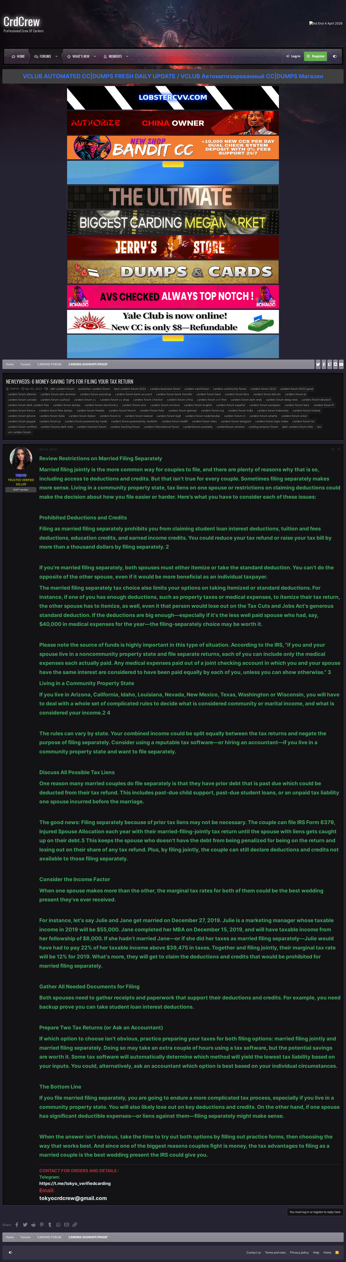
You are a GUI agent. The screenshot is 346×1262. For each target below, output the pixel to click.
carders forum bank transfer (174, 394)
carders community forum (229, 389)
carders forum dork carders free (28, 405)
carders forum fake (297, 405)
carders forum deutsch (316, 399)
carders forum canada (22, 399)
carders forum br (295, 394)
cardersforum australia (198, 426)
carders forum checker (148, 399)
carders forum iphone (22, 416)
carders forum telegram (236, 421)
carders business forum (165, 389)
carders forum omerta (263, 416)
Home (21, 56)
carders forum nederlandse (202, 416)
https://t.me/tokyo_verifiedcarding (75, 1183)
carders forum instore (306, 410)
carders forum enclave (165, 405)
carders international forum (161, 426)
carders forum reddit (174, 421)
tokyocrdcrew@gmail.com (73, 1198)
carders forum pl (50, 421)
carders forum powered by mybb (86, 421)
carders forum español (230, 405)
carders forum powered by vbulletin (134, 421)
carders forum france (21, 410)
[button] (57, 56)
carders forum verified (22, 426)
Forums (45, 56)
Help (316, 1252)
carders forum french (122, 410)
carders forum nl (234, 416)
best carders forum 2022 (130, 389)
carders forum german (182, 410)
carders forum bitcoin (267, 394)
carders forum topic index (271, 421)
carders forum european (265, 405)
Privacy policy (299, 1252)
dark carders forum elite (297, 426)
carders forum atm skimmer (58, 394)
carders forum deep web (282, 399)
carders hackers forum (91, 426)
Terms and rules (275, 1252)
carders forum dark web (246, 399)
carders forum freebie (90, 410)
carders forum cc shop (114, 399)
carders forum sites (204, 421)
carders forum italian (82, 416)
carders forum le (110, 416)
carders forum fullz (152, 410)
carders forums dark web (56, 426)
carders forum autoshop (95, 394)
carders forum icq (212, 410)
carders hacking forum (125, 426)
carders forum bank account (133, 394)
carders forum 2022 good (296, 389)
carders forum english (198, 405)
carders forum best (208, 394)
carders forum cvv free (212, 399)
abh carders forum (62, 389)
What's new (80, 56)
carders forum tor (303, 421)
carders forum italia (52, 416)
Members (115, 56)
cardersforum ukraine (231, 426)
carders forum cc (85, 399)
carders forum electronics (101, 405)
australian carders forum (94, 389)
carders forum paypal (22, 421)
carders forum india (240, 410)
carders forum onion (294, 416)
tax (319, 426)
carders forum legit (169, 416)
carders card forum (196, 389)
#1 (339, 449)
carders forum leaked (139, 416)
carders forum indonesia (273, 410)
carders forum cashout (55, 399)
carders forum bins (237, 394)
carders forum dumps (66, 405)
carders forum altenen (22, 394)
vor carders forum (19, 432)
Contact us (253, 1252)
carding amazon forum (263, 426)
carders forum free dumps (55, 410)
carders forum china (180, 399)
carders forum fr (323, 405)
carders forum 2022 (263, 389)
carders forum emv (134, 405)
